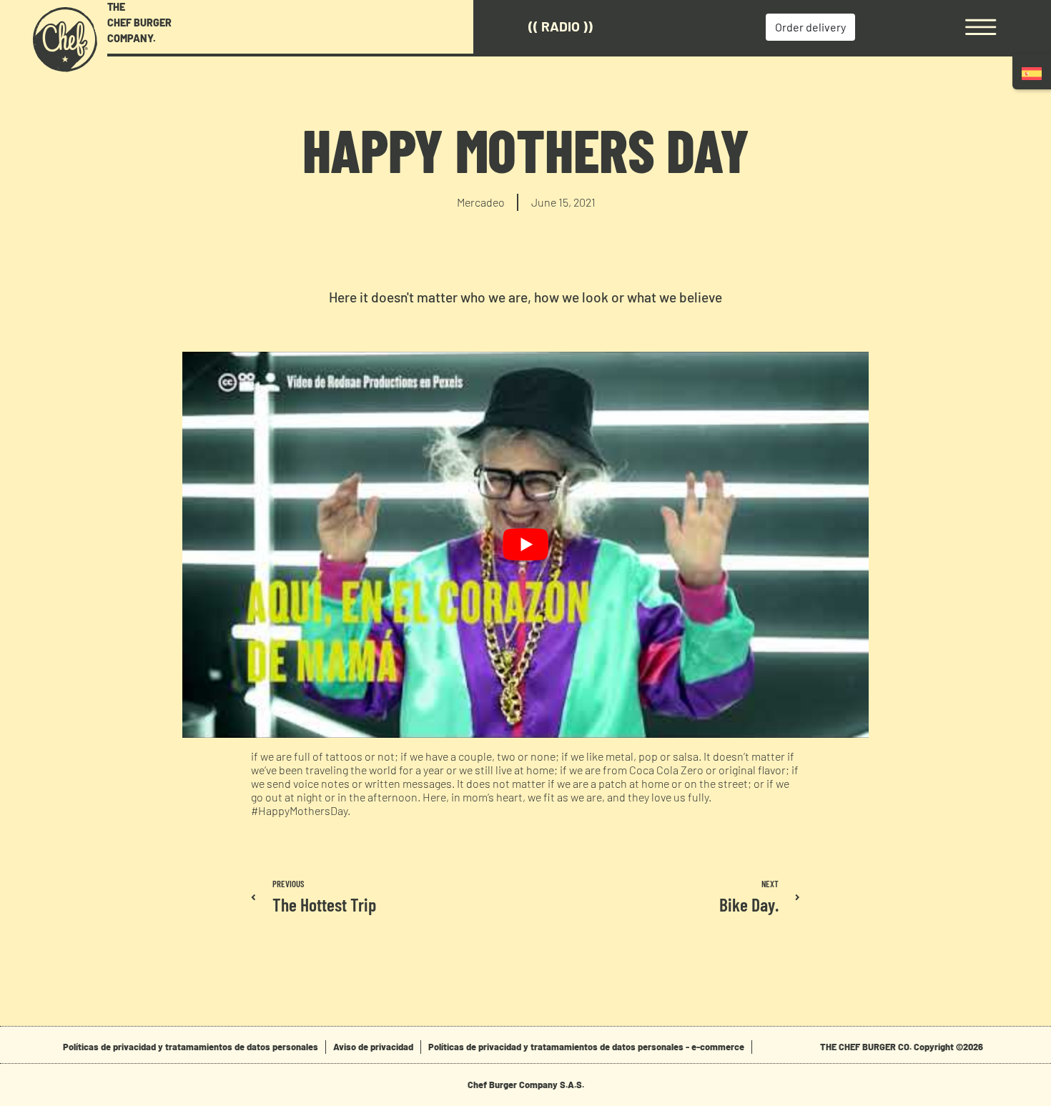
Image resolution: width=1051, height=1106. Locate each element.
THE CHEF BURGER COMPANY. (139, 22)
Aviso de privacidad (373, 1046)
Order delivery (810, 27)
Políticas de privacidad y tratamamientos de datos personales (190, 1046)
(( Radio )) (560, 26)
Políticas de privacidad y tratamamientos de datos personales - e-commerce (586, 1046)
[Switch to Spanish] (1031, 73)
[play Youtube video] (525, 545)
